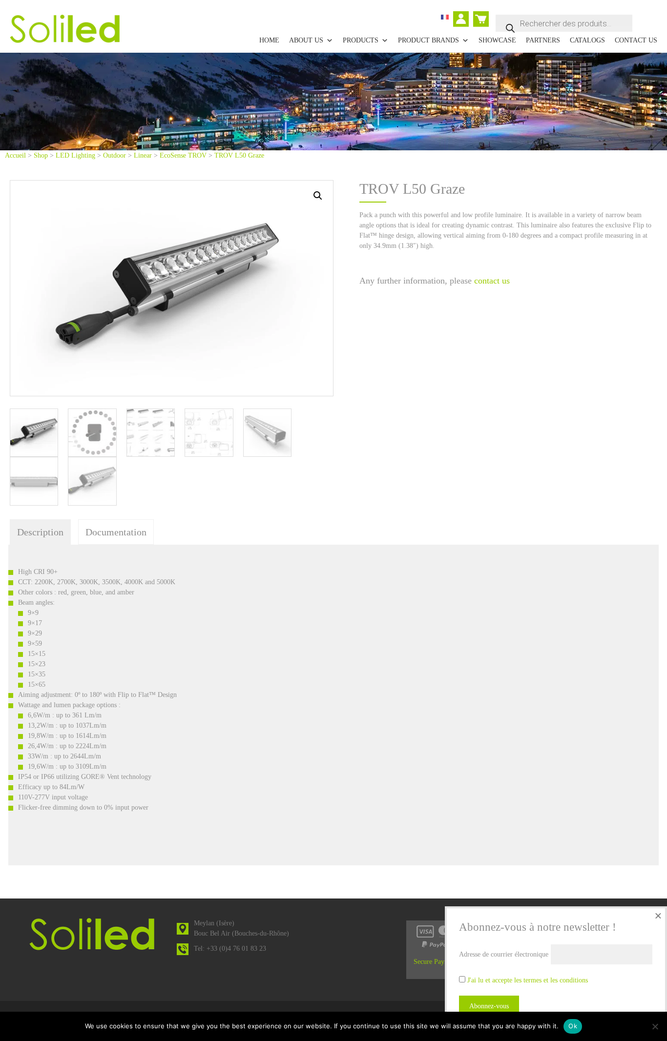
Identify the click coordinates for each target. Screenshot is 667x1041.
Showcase (497, 40)
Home (269, 40)
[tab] (40, 532)
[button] (318, 195)
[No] (655, 1026)
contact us (492, 281)
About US (306, 40)
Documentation (115, 532)
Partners (543, 40)
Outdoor (114, 155)
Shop (41, 155)
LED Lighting (75, 155)
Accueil (15, 155)
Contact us (636, 40)
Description (40, 532)
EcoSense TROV (183, 155)
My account (463, 20)
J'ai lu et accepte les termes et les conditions (527, 980)
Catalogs (587, 40)
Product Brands (428, 40)
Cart (479, 15)
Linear (143, 155)
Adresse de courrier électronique (503, 954)
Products (360, 40)
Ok (572, 1026)
